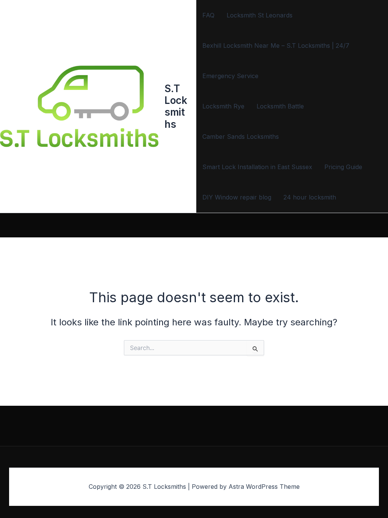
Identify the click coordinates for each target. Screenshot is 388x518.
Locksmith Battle (280, 106)
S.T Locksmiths (175, 106)
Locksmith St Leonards (260, 15)
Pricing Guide (343, 167)
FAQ (208, 15)
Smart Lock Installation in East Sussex (257, 167)
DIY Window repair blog (236, 197)
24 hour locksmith (309, 197)
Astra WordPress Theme (264, 486)
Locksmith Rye (223, 106)
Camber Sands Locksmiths (240, 136)
